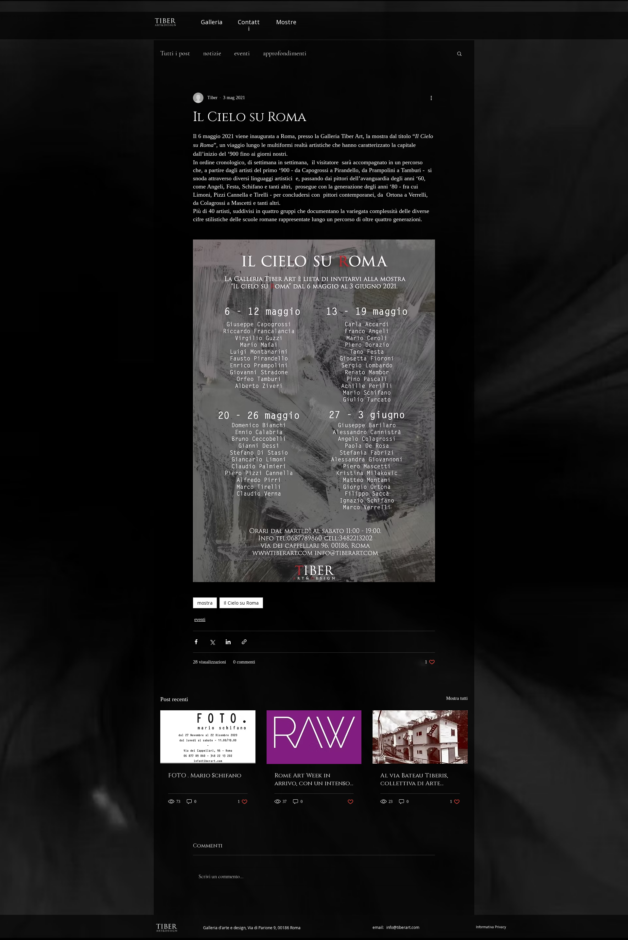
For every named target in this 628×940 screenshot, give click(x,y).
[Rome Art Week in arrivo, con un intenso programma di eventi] (314, 737)
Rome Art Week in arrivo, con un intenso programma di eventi (312, 780)
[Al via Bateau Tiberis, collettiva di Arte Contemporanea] (420, 737)
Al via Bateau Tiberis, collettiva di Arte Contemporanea (414, 780)
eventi (242, 53)
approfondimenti (284, 53)
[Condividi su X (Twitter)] (212, 642)
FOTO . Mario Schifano (204, 776)
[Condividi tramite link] (244, 642)
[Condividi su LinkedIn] (228, 642)
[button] (459, 53)
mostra (205, 603)
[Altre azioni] (431, 98)
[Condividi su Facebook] (196, 642)
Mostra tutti (457, 698)
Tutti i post (175, 53)
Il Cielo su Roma (241, 603)
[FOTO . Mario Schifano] (207, 737)
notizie (212, 53)
